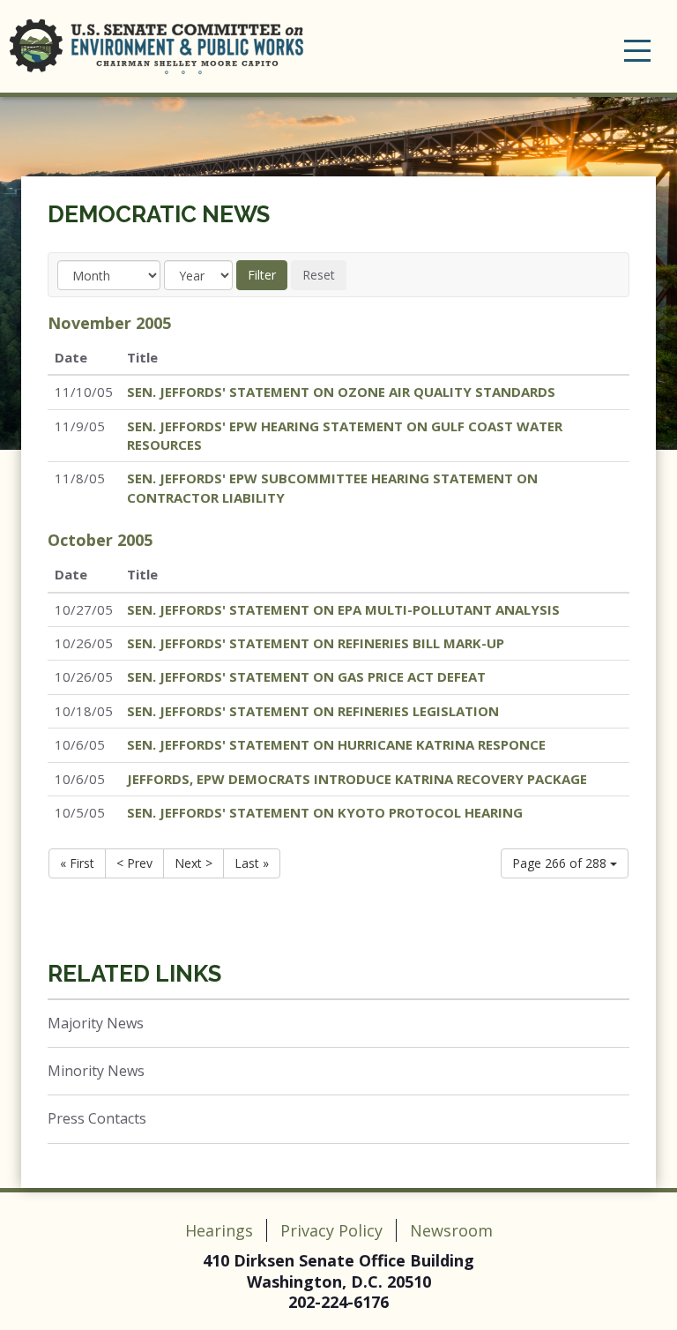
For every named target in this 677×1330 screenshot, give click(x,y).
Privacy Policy (331, 1230)
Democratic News (159, 214)
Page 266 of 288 (561, 863)
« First (77, 863)
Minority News (96, 1070)
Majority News (96, 1023)
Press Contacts (97, 1118)
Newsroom (451, 1230)
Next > (193, 863)
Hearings (219, 1230)
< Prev (134, 863)
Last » (251, 863)
